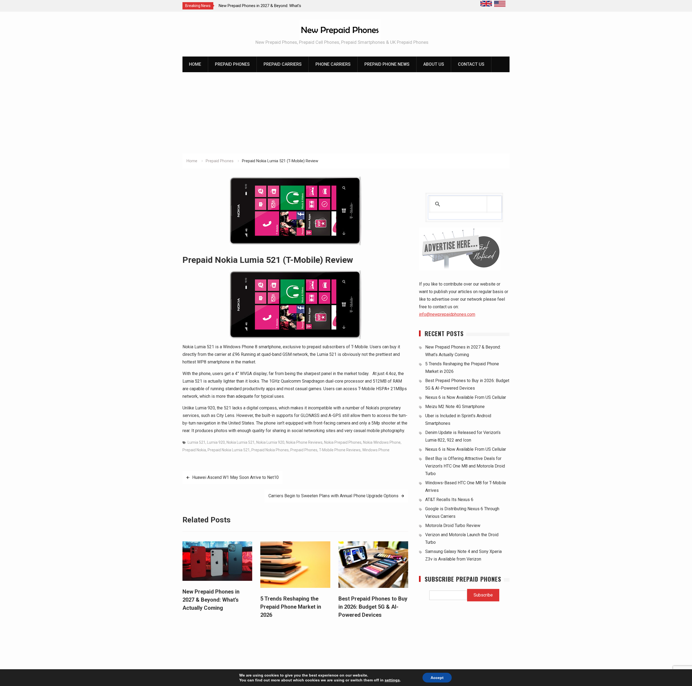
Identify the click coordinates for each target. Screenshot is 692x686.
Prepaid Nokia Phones (270, 450)
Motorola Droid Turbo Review (452, 525)
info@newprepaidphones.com (447, 314)
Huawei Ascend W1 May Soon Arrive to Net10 (235, 477)
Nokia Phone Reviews (304, 442)
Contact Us (471, 64)
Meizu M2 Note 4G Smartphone (455, 406)
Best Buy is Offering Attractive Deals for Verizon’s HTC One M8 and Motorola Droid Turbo (465, 466)
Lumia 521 (196, 442)
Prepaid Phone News (387, 64)
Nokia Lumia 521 (241, 442)
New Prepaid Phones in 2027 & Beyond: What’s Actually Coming (210, 599)
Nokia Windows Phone (382, 442)
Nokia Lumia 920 (270, 442)
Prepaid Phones (232, 64)
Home (195, 64)
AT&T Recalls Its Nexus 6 (449, 499)
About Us (433, 64)
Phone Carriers (333, 64)
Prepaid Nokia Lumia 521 (229, 450)
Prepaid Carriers (283, 64)
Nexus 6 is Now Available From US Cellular (465, 397)
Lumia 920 (216, 442)
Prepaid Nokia (194, 450)
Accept (437, 677)
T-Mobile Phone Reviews (340, 450)
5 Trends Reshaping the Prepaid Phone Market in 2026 (290, 606)
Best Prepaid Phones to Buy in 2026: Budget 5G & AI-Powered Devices (372, 606)
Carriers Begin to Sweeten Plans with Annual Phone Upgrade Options (333, 495)
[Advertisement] (346, 113)
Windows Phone (376, 450)
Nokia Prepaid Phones (342, 442)
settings (392, 680)
